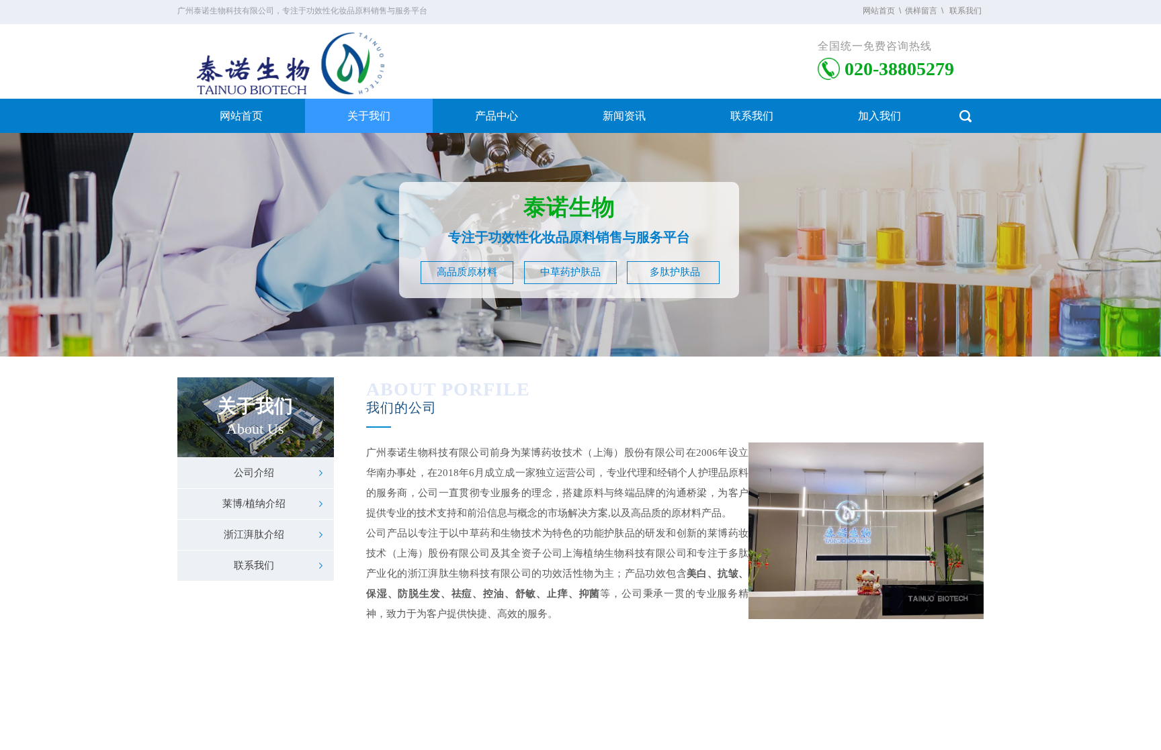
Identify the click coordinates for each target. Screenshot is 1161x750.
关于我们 (368, 116)
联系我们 (751, 116)
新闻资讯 (624, 116)
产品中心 (496, 116)
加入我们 (879, 116)
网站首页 (241, 116)
